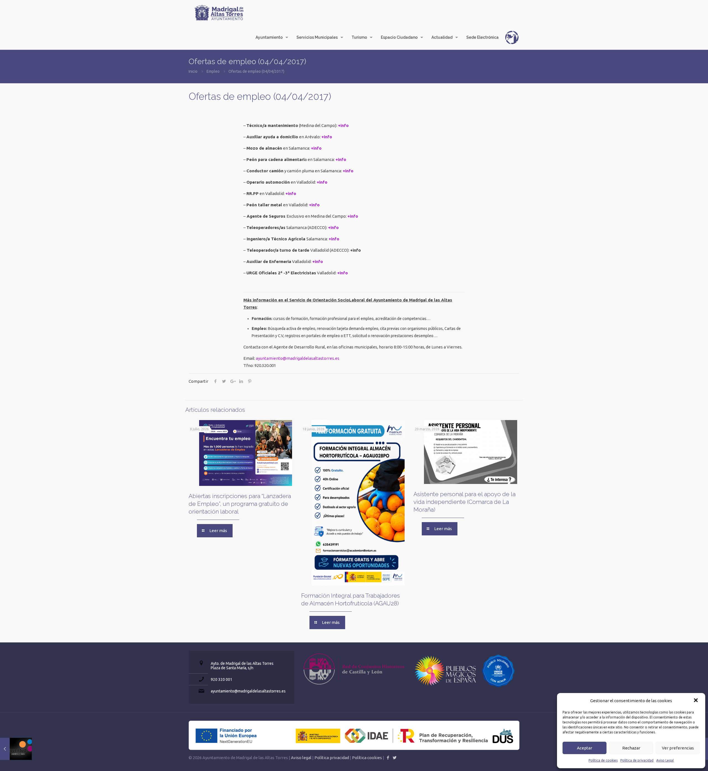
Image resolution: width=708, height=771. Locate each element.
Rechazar (631, 748)
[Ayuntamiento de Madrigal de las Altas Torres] (219, 12)
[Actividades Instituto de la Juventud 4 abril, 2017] (16, 749)
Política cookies (367, 757)
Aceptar (584, 748)
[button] (696, 700)
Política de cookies (603, 760)
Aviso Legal (665, 760)
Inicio (193, 71)
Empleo (213, 71)
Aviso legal (301, 757)
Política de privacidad (637, 760)
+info (343, 125)
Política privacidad (331, 757)
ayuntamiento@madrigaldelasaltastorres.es (297, 358)
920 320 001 (221, 679)
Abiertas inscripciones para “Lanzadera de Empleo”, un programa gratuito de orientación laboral (240, 504)
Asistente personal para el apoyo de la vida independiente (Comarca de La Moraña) (464, 502)
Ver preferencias (678, 748)
